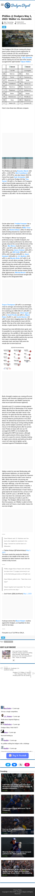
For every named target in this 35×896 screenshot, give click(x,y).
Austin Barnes (22, 317)
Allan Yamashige (9, 22)
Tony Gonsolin (27, 57)
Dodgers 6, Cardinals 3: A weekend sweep (11, 668)
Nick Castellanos (21, 173)
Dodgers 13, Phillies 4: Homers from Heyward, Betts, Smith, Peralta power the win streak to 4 (22, 674)
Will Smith (16, 252)
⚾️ (17, 755)
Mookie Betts (15, 258)
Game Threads (8, 23)
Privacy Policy (17, 890)
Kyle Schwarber (19, 177)
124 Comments (21, 23)
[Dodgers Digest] (17, 5)
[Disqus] (17, 728)
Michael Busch (20, 272)
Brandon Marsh (22, 171)
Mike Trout (26, 228)
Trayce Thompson (8, 305)
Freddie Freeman (21, 223)
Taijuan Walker (26, 61)
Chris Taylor (24, 313)
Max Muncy (12, 246)
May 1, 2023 (27, 593)
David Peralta (12, 315)
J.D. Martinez (22, 256)
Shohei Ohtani (15, 230)
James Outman (19, 250)
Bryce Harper (20, 621)
